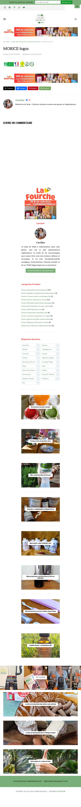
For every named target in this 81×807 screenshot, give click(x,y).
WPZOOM (62, 791)
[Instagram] (29, 100)
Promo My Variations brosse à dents (35, 306)
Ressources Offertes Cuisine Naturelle (36, 326)
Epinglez (34, 88)
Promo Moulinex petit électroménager (36, 303)
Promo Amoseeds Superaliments (34, 290)
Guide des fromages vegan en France (26, 42)
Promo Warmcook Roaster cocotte (34, 322)
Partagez (22, 88)
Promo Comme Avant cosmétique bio (36, 296)
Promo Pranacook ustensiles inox (34, 313)
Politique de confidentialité (27, 781)
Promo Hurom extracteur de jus (34, 300)
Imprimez (46, 88)
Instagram (40, 677)
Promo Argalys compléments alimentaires (38, 293)
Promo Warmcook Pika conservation (35, 319)
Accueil (6, 42)
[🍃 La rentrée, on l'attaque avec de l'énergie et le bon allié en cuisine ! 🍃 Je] (12, 678)
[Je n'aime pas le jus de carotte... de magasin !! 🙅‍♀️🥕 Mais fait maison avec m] (60, 678)
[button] (4, 19)
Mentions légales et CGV (56, 781)
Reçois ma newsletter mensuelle (21, 2)
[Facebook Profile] (27, 100)
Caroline (19, 100)
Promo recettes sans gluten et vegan (35, 316)
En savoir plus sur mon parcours (41, 271)
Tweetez (10, 88)
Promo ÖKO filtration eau (31, 310)
